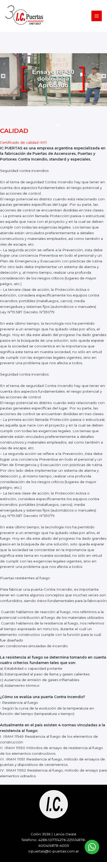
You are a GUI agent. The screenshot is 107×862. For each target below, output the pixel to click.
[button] (49, 125)
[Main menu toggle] (96, 16)
